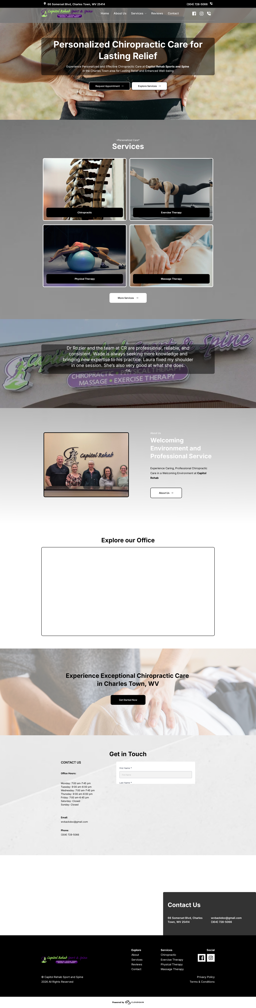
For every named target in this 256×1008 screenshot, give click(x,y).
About (135, 954)
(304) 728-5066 (197, 4)
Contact (136, 969)
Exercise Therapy (172, 959)
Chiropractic (168, 954)
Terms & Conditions (202, 981)
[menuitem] (105, 13)
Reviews (136, 964)
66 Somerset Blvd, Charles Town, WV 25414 (76, 4)
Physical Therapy (172, 964)
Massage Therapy (172, 969)
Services (137, 959)
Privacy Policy (206, 977)
